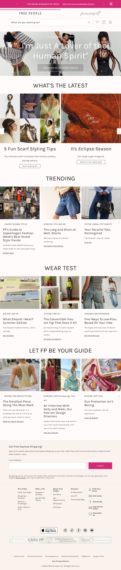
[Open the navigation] (110, 22)
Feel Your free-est (51, 433)
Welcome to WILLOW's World (60, 67)
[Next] (118, 131)
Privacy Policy (21, 478)
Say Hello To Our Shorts (53, 246)
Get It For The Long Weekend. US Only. (79, 4)
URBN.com (86, 556)
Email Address (15, 460)
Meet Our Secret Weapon (13, 421)
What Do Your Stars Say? (91, 162)
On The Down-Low (91, 336)
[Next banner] (103, 4)
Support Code (98, 556)
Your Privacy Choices (60, 561)
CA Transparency (51, 556)
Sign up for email (98, 508)
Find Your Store (96, 490)
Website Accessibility (70, 556)
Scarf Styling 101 (30, 166)
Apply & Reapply (91, 418)
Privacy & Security (34, 556)
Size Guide (97, 502)
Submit (100, 466)
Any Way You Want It (52, 339)
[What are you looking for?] (89, 22)
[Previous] (2, 131)
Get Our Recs (8, 336)
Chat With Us (97, 514)
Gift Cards (97, 496)
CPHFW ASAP (8, 253)
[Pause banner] (111, 4)
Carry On (87, 242)
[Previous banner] (17, 4)
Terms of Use (19, 556)
